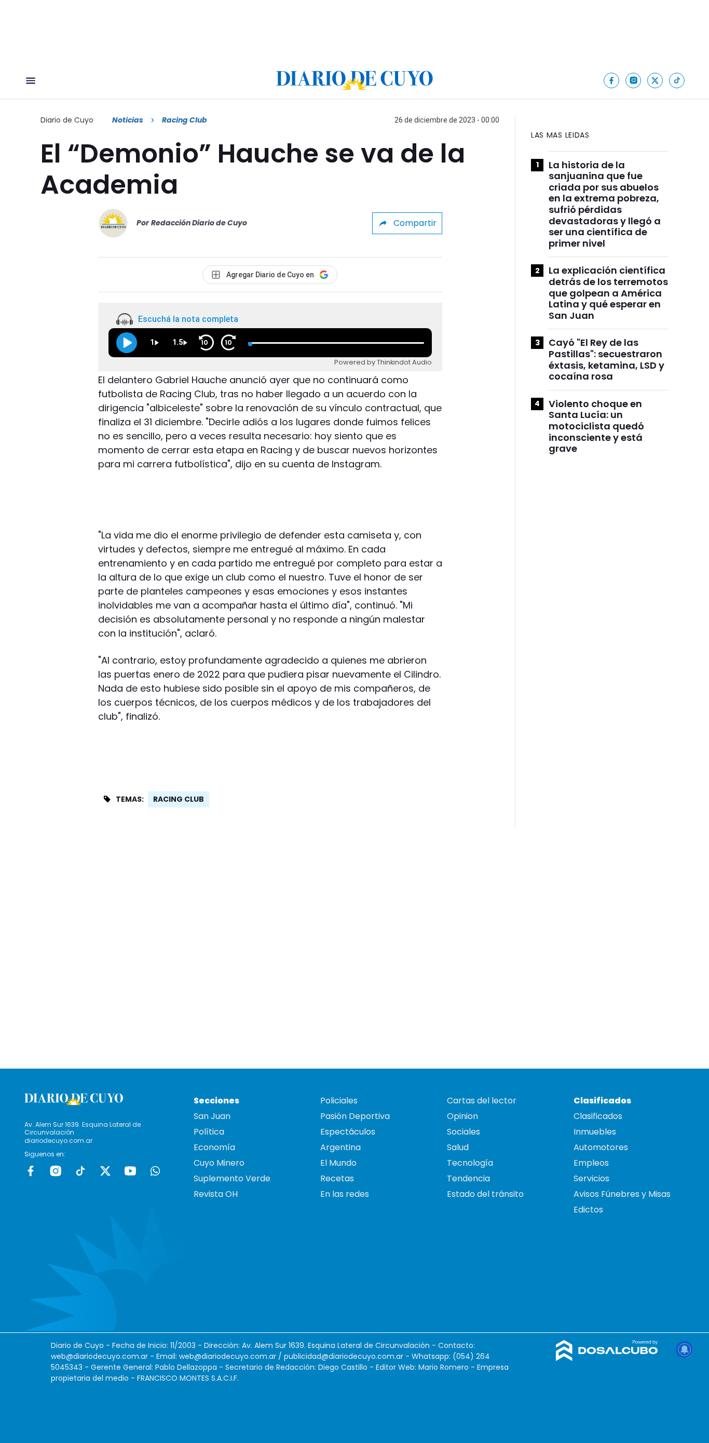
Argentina (340, 1147)
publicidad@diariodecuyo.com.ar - (348, 1356)
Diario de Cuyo (66, 120)
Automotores (601, 1147)
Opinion (462, 1116)
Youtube (130, 1171)
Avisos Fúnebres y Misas (622, 1194)
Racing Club (178, 799)
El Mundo (338, 1163)
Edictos (588, 1210)
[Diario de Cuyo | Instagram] (633, 80)
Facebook (30, 1171)
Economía (214, 1147)
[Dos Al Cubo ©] (607, 1358)
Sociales (463, 1132)
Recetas (337, 1178)
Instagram (55, 1171)
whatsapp (155, 1171)
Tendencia (468, 1178)
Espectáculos (347, 1132)
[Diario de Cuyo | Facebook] (612, 80)
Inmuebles (595, 1132)
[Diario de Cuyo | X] (655, 80)
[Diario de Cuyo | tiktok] (677, 80)
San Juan (212, 1116)
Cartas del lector (481, 1101)
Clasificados (598, 1116)
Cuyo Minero (219, 1163)
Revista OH (216, 1194)
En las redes (344, 1194)
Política (209, 1132)
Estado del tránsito (485, 1194)
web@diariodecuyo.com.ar (99, 1356)
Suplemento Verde (232, 1178)
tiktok (80, 1171)
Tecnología (470, 1163)
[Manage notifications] (684, 1349)
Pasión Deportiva (355, 1116)
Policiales (339, 1101)
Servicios (591, 1178)
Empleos (591, 1163)
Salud (458, 1147)
